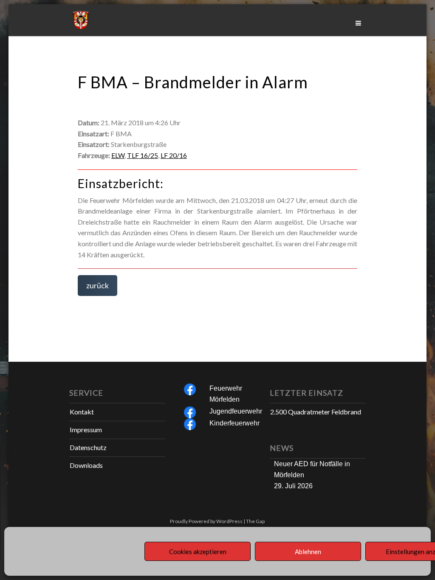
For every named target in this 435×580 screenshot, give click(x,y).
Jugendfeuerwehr (235, 411)
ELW (117, 155)
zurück (97, 285)
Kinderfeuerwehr (234, 423)
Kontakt (82, 412)
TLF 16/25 (142, 155)
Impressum (86, 429)
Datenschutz (88, 447)
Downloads (86, 465)
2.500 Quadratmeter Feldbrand (315, 412)
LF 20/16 (174, 155)
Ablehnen (308, 551)
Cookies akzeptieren (197, 551)
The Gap (255, 521)
